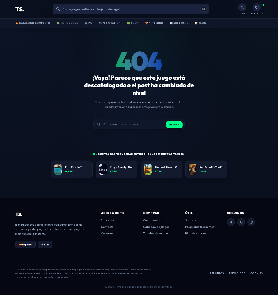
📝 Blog (200, 22)
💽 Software (179, 22)
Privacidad (237, 273)
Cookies (256, 273)
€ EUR (45, 244)
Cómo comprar (153, 220)
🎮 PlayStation (110, 22)
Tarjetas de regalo (155, 233)
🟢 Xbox (133, 22)
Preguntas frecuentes (199, 227)
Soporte (190, 220)
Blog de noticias (195, 233)
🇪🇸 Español (25, 244)
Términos (217, 273)
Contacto (107, 227)
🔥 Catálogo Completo (32, 22)
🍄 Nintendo (154, 22)
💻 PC (88, 22)
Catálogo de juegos (156, 227)
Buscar (174, 124)
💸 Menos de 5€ (67, 22)
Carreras (107, 233)
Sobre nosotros (111, 220)
